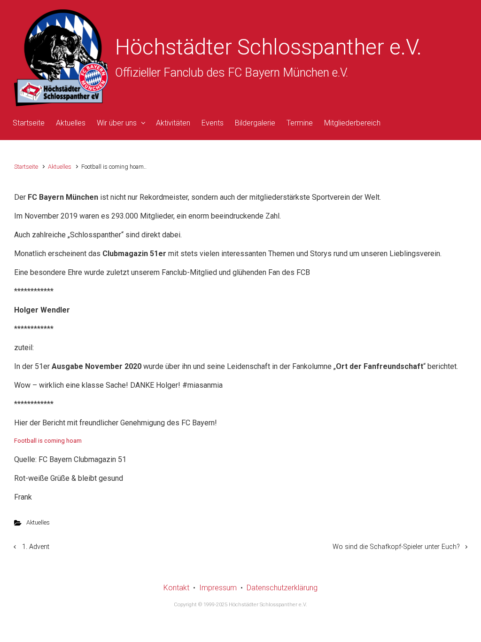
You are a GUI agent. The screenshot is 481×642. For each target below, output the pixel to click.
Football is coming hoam (48, 440)
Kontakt (176, 587)
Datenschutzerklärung (282, 587)
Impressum (218, 587)
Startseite (26, 166)
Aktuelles (59, 166)
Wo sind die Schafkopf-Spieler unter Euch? (396, 547)
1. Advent (35, 547)
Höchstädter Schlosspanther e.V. (268, 47)
